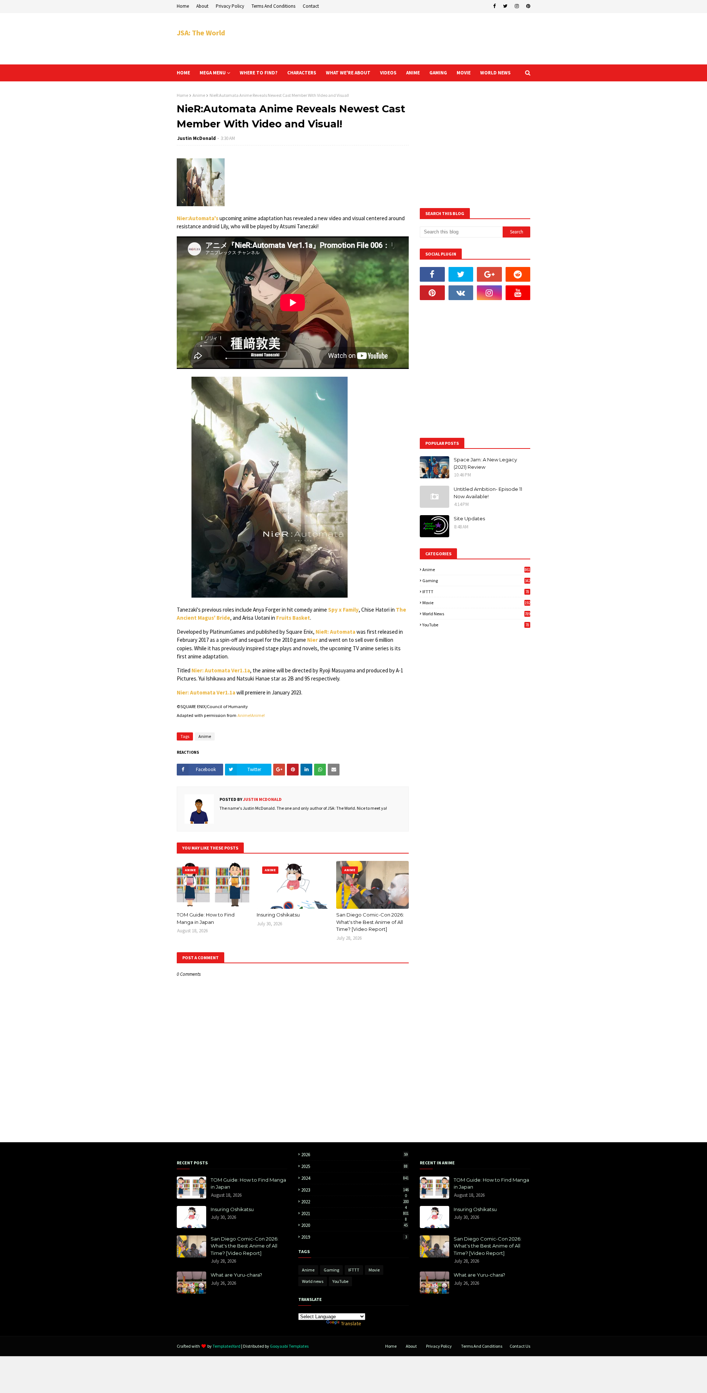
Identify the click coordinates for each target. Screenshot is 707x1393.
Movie (476, 602)
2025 (354, 1166)
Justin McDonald (196, 138)
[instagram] (517, 6)
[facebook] (494, 6)
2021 (355, 1213)
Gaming (476, 580)
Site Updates (469, 518)
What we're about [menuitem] (348, 73)
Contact (311, 6)
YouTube (475, 624)
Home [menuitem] (183, 73)
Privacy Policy (230, 6)
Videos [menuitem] (388, 73)
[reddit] (518, 274)
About (202, 6)
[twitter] (505, 6)
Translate (351, 1323)
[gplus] (489, 274)
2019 (354, 1237)
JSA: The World (201, 32)
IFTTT (475, 591)
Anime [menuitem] (413, 73)
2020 (354, 1225)
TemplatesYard (226, 1346)
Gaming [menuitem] (438, 73)
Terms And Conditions (273, 6)
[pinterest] (527, 6)
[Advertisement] (396, 38)
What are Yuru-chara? (236, 1275)
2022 (355, 1202)
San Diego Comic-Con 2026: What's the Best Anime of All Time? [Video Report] (370, 922)
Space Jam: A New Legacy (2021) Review (485, 463)
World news (476, 613)
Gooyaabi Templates (289, 1346)
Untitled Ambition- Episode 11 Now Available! (488, 492)
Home (183, 6)
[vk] (461, 292)
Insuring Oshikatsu (278, 915)
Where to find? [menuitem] (259, 73)
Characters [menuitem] (301, 73)
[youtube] (518, 292)
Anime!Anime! (251, 715)
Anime (199, 95)
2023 (355, 1190)
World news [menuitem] (495, 73)
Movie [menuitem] (464, 73)
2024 (355, 1178)
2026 (354, 1154)
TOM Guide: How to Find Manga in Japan (206, 918)
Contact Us (520, 1346)
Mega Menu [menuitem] (213, 73)
